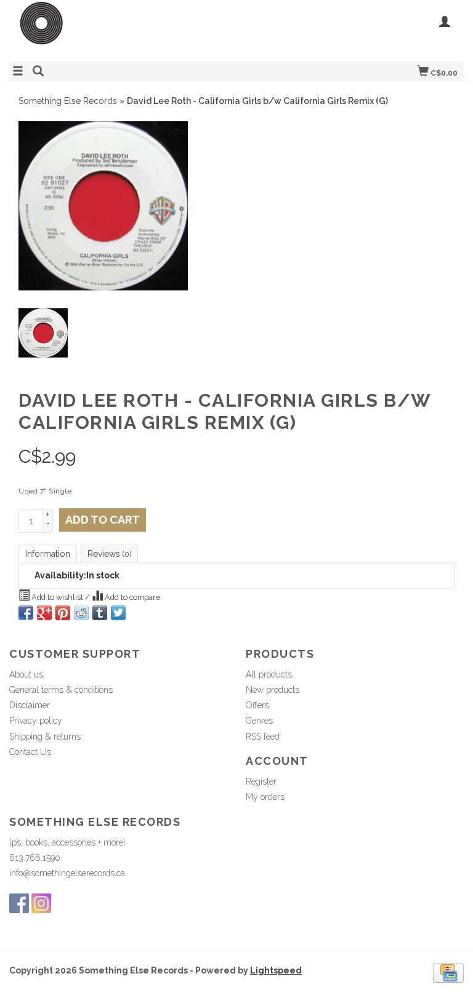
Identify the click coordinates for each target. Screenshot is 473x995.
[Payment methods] (448, 972)
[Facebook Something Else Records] (19, 903)
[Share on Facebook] (25, 612)
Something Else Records (67, 101)
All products (269, 674)
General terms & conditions (61, 690)
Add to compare (131, 597)
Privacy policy (35, 720)
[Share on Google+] (44, 612)
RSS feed (263, 736)
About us (26, 674)
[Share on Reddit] (81, 612)
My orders (265, 797)
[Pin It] (62, 612)
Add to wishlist (57, 597)
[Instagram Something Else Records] (41, 903)
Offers (257, 705)
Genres (259, 720)
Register (261, 781)
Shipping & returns (45, 736)
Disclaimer (29, 705)
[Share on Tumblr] (99, 612)
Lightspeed (276, 970)
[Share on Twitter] (118, 612)
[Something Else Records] (122, 29)
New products (272, 690)
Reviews (109, 554)
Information (47, 554)
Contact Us (30, 752)
